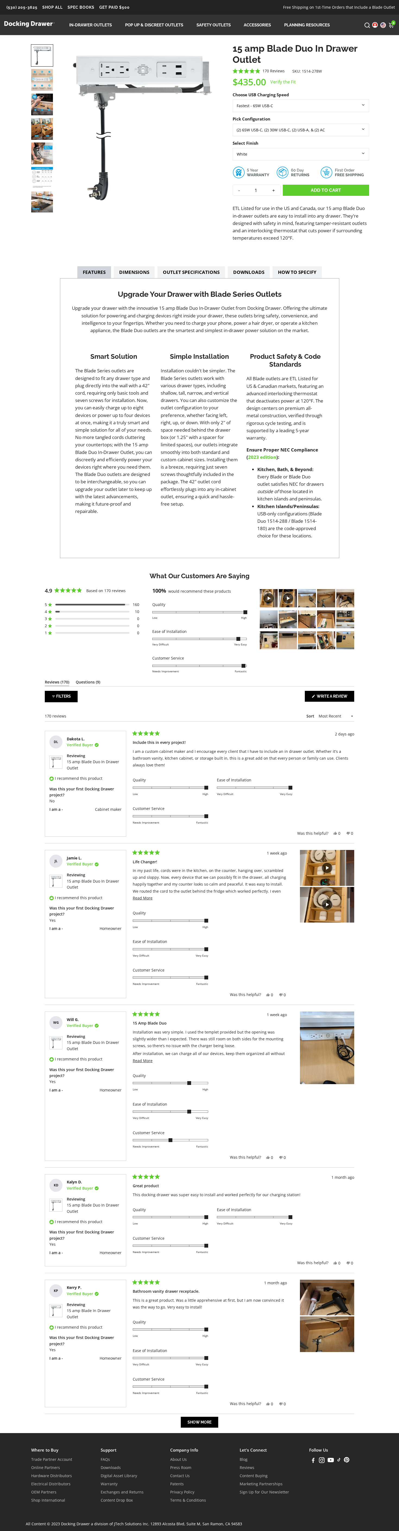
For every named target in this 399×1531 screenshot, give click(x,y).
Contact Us (180, 1475)
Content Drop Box (117, 1500)
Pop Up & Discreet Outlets (154, 25)
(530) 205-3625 (22, 7)
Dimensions (134, 272)
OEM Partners (43, 1492)
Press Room (180, 1467)
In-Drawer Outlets (90, 25)
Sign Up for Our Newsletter (264, 1492)
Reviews (247, 1467)
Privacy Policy (182, 1492)
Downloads (248, 272)
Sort (310, 716)
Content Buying (254, 1475)
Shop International (48, 1500)
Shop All (52, 7)
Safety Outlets (214, 25)
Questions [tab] (88, 683)
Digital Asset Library (119, 1475)
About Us (178, 1459)
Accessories (257, 25)
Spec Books (81, 7)
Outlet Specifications (191, 272)
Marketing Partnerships (261, 1483)
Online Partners (45, 1467)
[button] (42, 55)
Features (94, 272)
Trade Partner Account (51, 1459)
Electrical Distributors (51, 1483)
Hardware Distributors (51, 1475)
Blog (244, 1459)
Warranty (109, 1483)
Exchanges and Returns (122, 1492)
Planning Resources (307, 25)
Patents (177, 1483)
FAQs (105, 1459)
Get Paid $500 (114, 7)
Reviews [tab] (57, 683)
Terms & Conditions (188, 1500)
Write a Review (335, 698)
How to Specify (297, 272)
